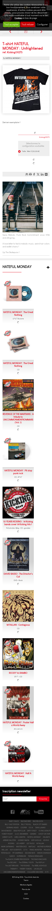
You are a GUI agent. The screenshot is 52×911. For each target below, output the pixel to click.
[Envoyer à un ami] (27, 174)
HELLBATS (46, 837)
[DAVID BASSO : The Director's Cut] (18, 554)
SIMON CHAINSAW (44, 853)
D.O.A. (31, 827)
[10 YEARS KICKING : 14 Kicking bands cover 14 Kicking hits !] (18, 502)
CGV (26, 894)
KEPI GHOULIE (36, 840)
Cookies (18, 18)
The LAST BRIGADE (11, 866)
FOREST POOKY (7, 834)
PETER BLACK (5, 853)
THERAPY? (14, 869)
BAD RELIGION (38, 821)
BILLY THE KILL (26, 824)
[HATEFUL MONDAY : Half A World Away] (18, 754)
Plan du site (26, 889)
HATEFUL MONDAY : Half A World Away (18, 775)
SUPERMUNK (21, 856)
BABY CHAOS (14, 821)
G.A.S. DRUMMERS (21, 834)
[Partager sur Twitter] (39, 174)
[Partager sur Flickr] (47, 174)
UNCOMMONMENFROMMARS (14, 872)
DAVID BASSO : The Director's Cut (18, 575)
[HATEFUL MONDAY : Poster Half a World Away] (18, 702)
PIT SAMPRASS (17, 853)
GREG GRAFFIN (19, 837)
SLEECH (12, 856)
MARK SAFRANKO (7, 847)
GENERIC (33, 834)
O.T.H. (25, 850)
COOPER (24, 827)
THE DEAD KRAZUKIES (39, 859)
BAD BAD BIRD (26, 821)
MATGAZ (32, 847)
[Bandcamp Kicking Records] (25, 812)
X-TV (47, 872)
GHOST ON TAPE (44, 834)
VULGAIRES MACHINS (35, 872)
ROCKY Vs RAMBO (18, 673)
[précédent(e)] (10, 31)
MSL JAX (5, 850)
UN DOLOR (38, 869)
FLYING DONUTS (45, 831)
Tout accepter (11, 24)
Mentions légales (26, 885)
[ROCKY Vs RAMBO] (18, 654)
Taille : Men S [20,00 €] (30, 151)
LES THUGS (30, 843)
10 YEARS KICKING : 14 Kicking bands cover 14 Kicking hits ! (18, 523)
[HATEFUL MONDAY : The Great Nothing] (18, 294)
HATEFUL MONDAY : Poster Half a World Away (18, 724)
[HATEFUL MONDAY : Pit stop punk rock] (18, 451)
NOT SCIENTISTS (15, 850)
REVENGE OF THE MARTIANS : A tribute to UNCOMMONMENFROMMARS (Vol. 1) (18, 418)
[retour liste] (26, 31)
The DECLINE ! (12, 862)
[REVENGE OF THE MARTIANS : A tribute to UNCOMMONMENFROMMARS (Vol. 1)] (18, 395)
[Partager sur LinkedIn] (43, 174)
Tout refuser (28, 24)
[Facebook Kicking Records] (13, 812)
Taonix (26, 880)
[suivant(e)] (41, 31)
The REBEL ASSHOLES (39, 866)
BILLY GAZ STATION (12, 824)
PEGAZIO (47, 850)
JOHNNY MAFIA (23, 840)
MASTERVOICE (21, 847)
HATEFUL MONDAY (12, 58)
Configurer (42, 24)
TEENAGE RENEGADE (35, 856)
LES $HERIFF (20, 843)
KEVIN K (46, 840)
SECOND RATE (30, 853)
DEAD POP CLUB (19, 831)
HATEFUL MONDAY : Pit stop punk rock (18, 472)
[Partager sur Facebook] (35, 174)
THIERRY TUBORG (26, 869)
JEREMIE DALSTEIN (9, 840)
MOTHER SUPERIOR (44, 847)
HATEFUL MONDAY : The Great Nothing (18, 313)
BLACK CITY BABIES (40, 824)
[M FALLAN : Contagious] (18, 606)
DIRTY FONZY (32, 831)
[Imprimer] (31, 174)
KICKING (11, 843)
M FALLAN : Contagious (18, 624)
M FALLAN (40, 843)
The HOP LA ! (40, 862)
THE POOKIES (25, 866)
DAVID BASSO (6, 831)
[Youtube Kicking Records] (38, 812)
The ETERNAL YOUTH (26, 862)
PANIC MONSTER (36, 850)
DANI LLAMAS (40, 827)
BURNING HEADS (13, 827)
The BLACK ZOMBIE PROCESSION (17, 859)
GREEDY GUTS (7, 837)
